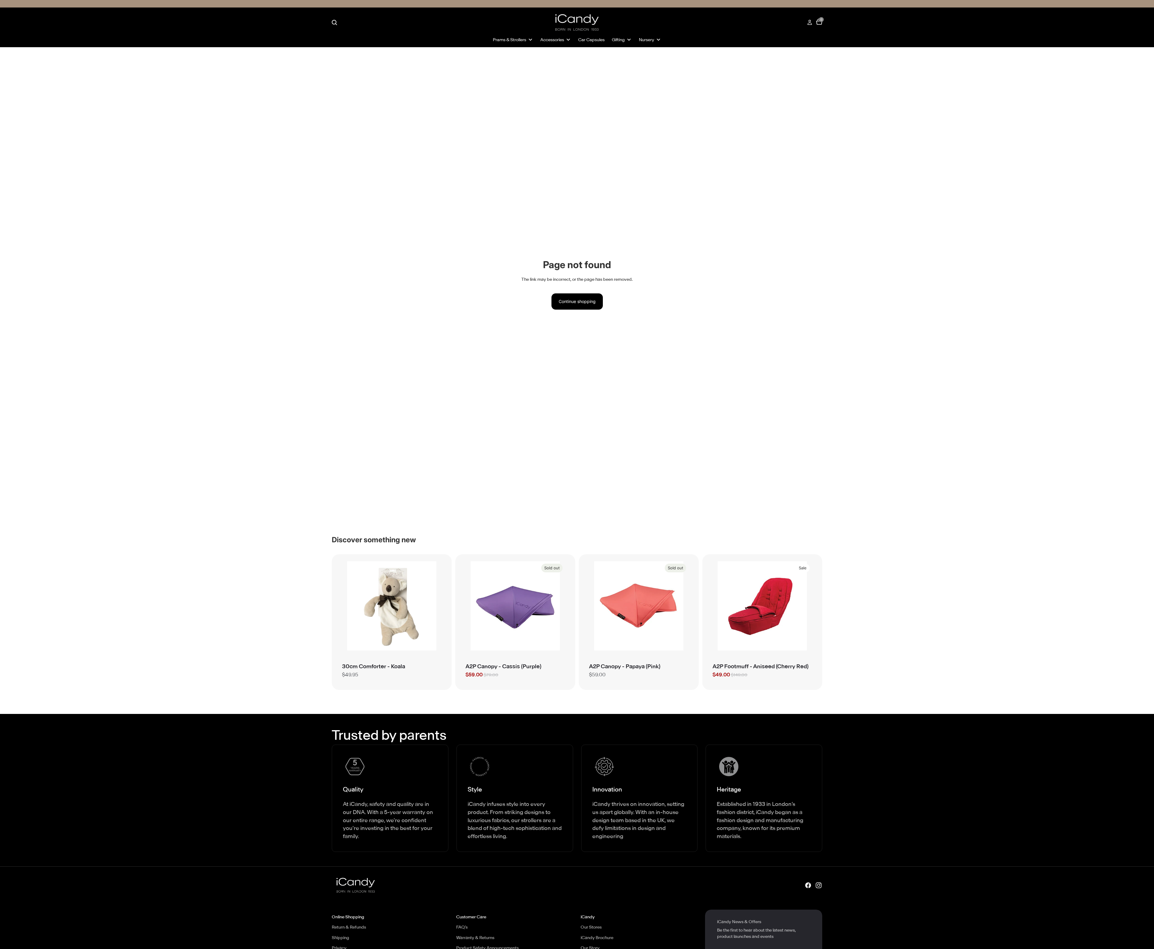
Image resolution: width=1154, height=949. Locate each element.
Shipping (340, 937)
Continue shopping (577, 301)
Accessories (552, 39)
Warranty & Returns (475, 937)
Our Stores (591, 927)
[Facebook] (808, 885)
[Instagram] (818, 885)
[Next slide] (432, 605)
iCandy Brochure (597, 937)
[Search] (334, 22)
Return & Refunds (349, 927)
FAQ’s (462, 927)
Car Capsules (591, 39)
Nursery (646, 39)
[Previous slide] (351, 605)
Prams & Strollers (509, 39)
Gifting (618, 39)
